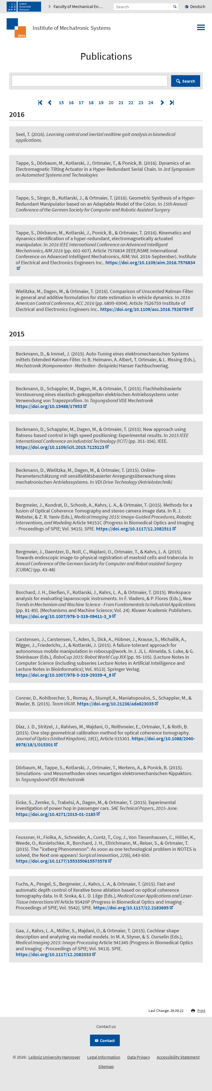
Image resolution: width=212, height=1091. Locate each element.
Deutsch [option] (197, 6)
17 (81, 102)
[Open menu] (201, 29)
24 (150, 102)
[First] (41, 102)
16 (71, 102)
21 (120, 102)
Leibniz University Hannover (54, 1057)
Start (175, 6)
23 (140, 102)
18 (91, 102)
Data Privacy (138, 1057)
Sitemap (106, 1066)
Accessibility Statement (178, 1057)
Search (188, 81)
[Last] (171, 102)
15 (61, 102)
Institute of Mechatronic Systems (72, 28)
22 (130, 102)
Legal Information (103, 1057)
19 (101, 102)
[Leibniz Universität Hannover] (24, 7)
